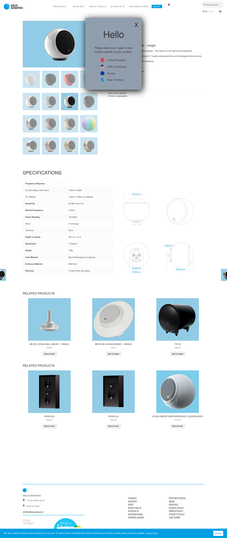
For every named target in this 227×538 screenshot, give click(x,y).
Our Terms (174, 517)
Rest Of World (115, 80)
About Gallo (97, 6)
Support (132, 501)
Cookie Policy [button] (151, 533)
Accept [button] (218, 533)
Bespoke (79, 6)
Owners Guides (136, 517)
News (172, 501)
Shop (157, 6)
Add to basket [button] (113, 354)
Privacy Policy (177, 514)
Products (59, 6)
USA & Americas (117, 66)
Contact (132, 497)
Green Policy (176, 510)
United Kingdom (116, 60)
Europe (111, 73)
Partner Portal (177, 497)
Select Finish (49, 354)
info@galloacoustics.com (33, 511)
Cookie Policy (176, 507)
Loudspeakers (121, 96)
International (139, 6)
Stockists (118, 6)
